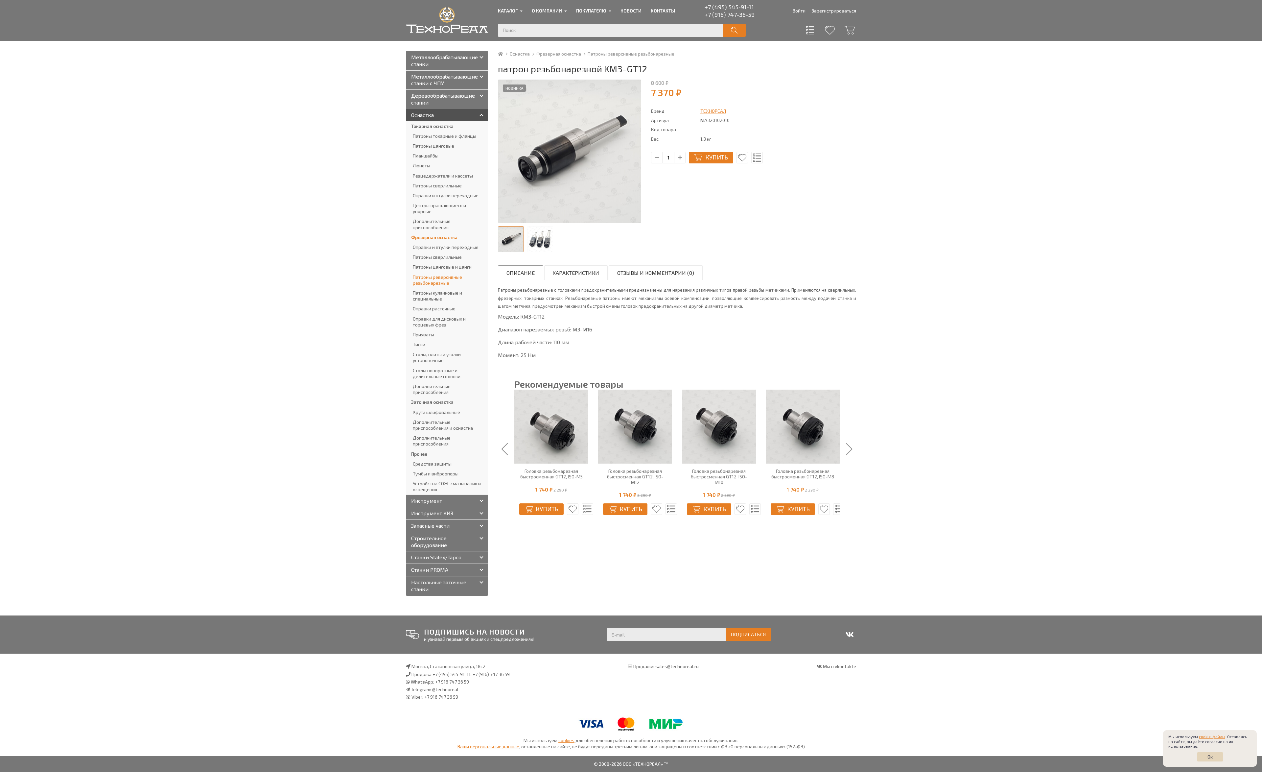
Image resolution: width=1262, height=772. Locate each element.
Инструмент (426, 500)
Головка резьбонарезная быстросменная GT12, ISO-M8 (802, 474)
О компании (547, 10)
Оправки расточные (434, 308)
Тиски (419, 344)
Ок (1210, 757)
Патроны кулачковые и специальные (437, 296)
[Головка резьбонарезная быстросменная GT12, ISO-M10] (719, 427)
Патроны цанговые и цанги (442, 267)
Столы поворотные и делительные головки (436, 373)
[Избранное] (829, 30)
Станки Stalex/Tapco (436, 557)
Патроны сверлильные (437, 185)
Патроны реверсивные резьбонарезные (631, 54)
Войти (799, 10)
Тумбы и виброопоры (435, 473)
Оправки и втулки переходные (446, 195)
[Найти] (734, 30)
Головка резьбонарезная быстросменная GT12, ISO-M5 (551, 474)
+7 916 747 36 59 (452, 682)
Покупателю (591, 10)
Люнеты (421, 165)
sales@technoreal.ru (677, 666)
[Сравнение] (810, 30)
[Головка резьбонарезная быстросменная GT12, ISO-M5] (551, 427)
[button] (505, 449)
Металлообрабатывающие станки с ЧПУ (444, 79)
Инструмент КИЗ (432, 513)
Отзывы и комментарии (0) (655, 273)
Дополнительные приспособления (432, 224)
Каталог (508, 10)
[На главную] (503, 54)
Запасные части (430, 525)
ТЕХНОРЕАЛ (713, 111)
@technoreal (445, 689)
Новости (631, 10)
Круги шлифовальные (436, 412)
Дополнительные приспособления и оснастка (443, 425)
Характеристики (576, 273)
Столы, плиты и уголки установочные (437, 357)
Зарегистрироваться (833, 10)
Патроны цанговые (433, 146)
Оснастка (520, 54)
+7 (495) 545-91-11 (729, 7)
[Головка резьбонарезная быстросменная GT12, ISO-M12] (635, 427)
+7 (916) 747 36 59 (491, 674)
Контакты (663, 10)
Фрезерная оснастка (558, 54)
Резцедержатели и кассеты (443, 176)
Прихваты (423, 334)
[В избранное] (742, 157)
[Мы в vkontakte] (849, 634)
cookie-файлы (1212, 736)
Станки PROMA (429, 570)
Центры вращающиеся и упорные (439, 208)
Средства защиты (432, 464)
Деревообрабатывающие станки (443, 99)
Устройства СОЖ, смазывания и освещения (447, 486)
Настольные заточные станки (438, 585)
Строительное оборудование (429, 541)
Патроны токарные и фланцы (444, 136)
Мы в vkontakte (839, 666)
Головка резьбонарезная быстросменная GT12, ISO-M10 (719, 477)
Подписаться (748, 634)
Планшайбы (425, 155)
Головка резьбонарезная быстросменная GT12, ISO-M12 (635, 477)
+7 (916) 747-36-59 (730, 14)
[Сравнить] (757, 157)
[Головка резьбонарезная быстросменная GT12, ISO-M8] (803, 427)
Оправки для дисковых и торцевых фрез (439, 321)
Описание (520, 273)
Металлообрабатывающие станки (444, 60)
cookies (566, 740)
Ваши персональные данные (488, 746)
